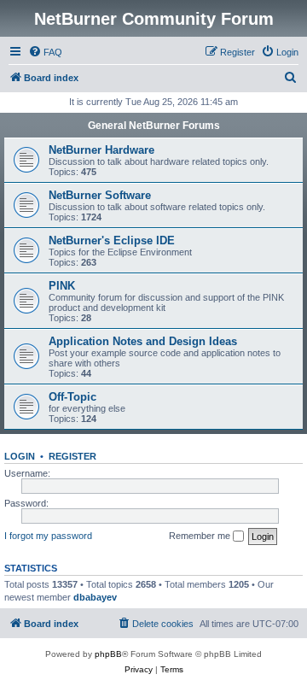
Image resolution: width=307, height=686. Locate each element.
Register (72, 456)
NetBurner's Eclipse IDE (112, 240)
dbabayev (95, 597)
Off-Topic (72, 396)
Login (19, 456)
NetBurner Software (100, 195)
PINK (62, 285)
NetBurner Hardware (101, 150)
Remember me (201, 536)
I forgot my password (48, 536)
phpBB (108, 654)
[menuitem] (45, 52)
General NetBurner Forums (154, 126)
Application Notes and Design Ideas (143, 341)
